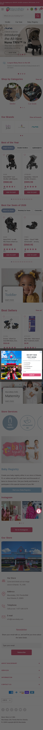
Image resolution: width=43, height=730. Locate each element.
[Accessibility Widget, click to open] (38, 511)
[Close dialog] (41, 352)
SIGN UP (31, 375)
